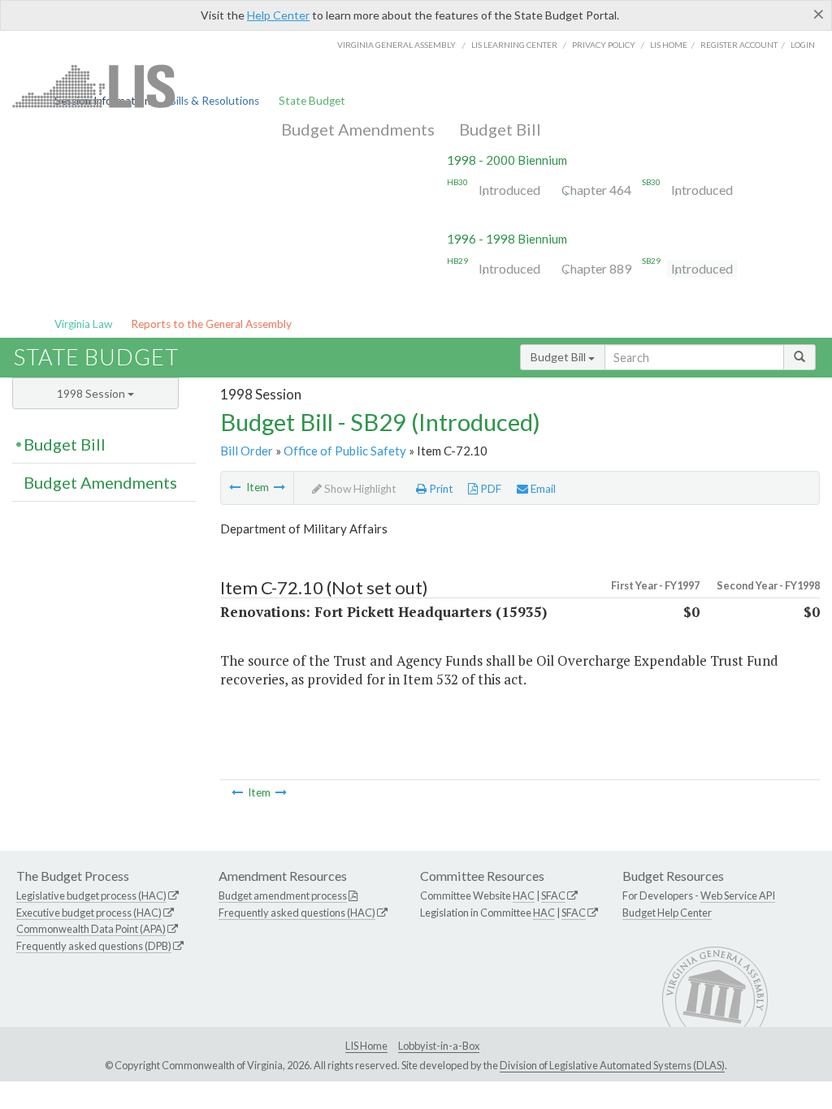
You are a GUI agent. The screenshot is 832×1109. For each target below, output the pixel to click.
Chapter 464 (596, 189)
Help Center (278, 15)
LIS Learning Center (514, 45)
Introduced (509, 189)
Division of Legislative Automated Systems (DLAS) (612, 1065)
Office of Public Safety (345, 450)
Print (440, 488)
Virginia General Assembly (396, 45)
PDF (489, 488)
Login (803, 45)
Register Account (739, 45)
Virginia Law (83, 323)
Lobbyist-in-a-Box (438, 1045)
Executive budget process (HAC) (89, 912)
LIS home (668, 45)
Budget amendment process (283, 895)
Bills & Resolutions (214, 100)
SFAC (553, 895)
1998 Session (92, 393)
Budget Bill (500, 129)
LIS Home (366, 1045)
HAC (524, 895)
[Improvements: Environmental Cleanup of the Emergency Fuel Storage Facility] (234, 487)
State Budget (312, 100)
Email (542, 488)
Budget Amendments (358, 129)
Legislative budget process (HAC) (91, 895)
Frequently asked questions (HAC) (297, 912)
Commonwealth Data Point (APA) (91, 928)
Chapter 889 (596, 268)
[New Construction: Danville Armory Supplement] (279, 487)
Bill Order (246, 450)
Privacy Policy (603, 45)
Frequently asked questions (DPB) (93, 945)
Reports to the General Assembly (211, 323)
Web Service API (737, 895)
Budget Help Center (667, 912)
